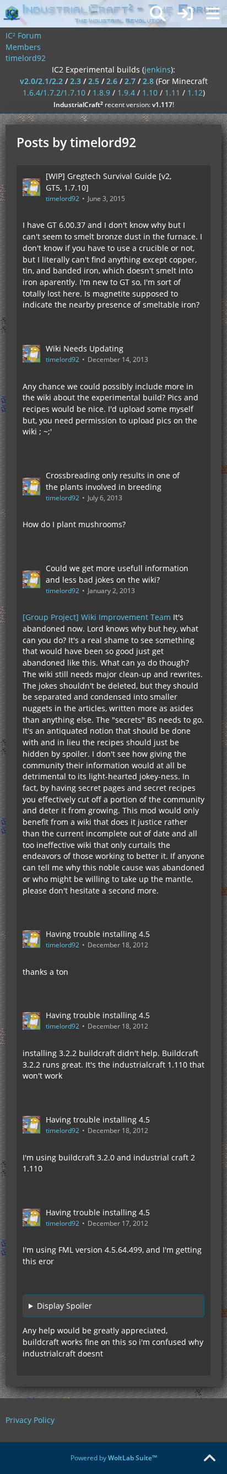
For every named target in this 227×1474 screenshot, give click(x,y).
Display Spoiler (64, 1305)
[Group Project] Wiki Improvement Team (97, 617)
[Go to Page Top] (209, 1459)
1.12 (195, 92)
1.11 (172, 92)
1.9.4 (126, 92)
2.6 (111, 81)
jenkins (157, 69)
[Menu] (213, 14)
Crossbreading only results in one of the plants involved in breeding (113, 481)
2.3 (75, 81)
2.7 (130, 81)
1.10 (150, 92)
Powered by (114, 1457)
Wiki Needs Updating (84, 348)
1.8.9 (101, 92)
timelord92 (62, 198)
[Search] (158, 14)
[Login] (185, 13)
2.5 (93, 81)
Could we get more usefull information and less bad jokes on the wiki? (117, 574)
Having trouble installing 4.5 (98, 934)
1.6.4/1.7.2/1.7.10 (54, 92)
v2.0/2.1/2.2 (41, 81)
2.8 (148, 81)
